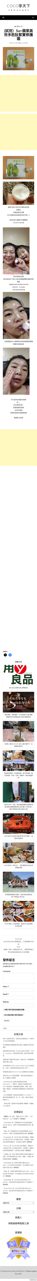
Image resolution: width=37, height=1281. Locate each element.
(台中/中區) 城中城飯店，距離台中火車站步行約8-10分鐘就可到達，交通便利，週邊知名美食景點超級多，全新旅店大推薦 (18, 1139)
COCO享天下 (18, 6)
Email (6, 994)
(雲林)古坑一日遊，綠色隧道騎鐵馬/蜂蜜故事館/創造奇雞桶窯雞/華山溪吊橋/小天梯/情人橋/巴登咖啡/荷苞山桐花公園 (18, 807)
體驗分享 (19, 26)
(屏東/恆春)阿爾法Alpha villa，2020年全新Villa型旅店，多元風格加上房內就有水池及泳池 (18, 1165)
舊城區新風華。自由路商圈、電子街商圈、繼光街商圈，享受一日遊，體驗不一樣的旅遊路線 (18, 775)
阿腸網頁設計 (33, 1280)
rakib (19, 1274)
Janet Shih (7, 1188)
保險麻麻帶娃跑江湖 (18, 1223)
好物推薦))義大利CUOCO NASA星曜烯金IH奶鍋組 (18, 1072)
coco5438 (24, 43)
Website (6, 1002)
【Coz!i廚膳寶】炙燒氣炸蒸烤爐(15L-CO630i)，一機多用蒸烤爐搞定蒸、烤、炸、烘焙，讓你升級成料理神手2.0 (18, 1097)
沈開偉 (6, 1154)
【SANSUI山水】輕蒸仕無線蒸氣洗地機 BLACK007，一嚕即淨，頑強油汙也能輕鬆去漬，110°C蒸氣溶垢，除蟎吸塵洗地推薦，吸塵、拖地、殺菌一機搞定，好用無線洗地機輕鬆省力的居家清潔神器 (18, 1086)
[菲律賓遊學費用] (18, 882)
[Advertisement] (18, 93)
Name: (6, 986)
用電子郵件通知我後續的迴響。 (15, 1010)
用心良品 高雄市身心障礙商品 (18, 688)
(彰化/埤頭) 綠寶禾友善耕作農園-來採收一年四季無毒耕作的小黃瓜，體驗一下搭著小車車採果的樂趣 (18, 1156)
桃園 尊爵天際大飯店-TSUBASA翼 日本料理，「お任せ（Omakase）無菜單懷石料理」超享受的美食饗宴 (18, 1053)
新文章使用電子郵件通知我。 (14, 1015)
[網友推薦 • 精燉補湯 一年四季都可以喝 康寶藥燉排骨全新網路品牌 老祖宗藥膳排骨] (18, 702)
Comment (6, 971)
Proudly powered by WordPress (12, 1271)
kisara (6, 1146)
